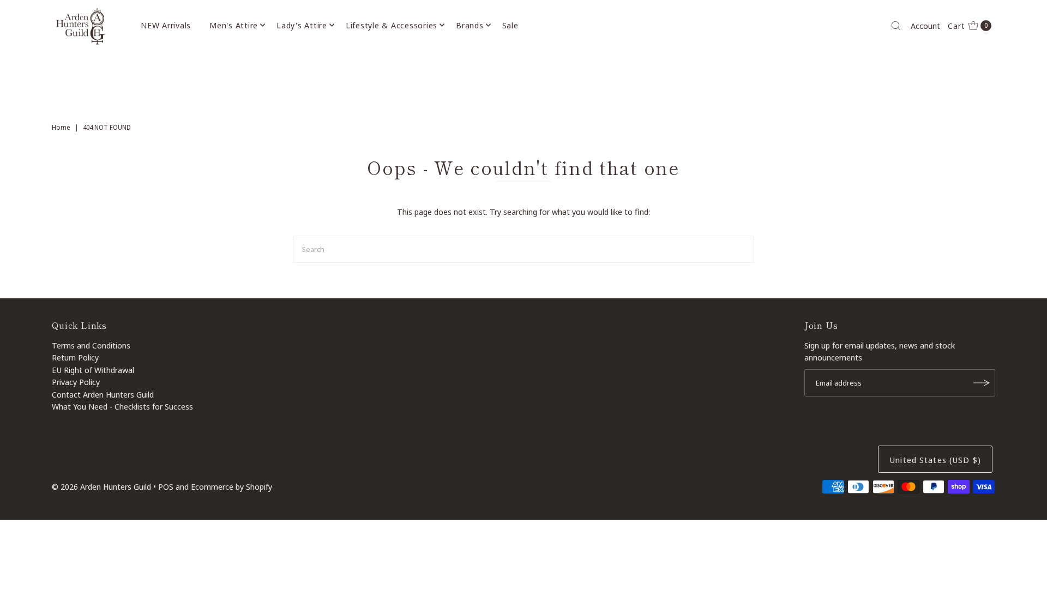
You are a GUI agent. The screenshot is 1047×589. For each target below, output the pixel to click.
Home (61, 127)
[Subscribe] (981, 382)
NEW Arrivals (166, 25)
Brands (470, 25)
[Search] (896, 25)
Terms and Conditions (91, 345)
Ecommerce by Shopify (231, 486)
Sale (510, 25)
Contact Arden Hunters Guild (103, 394)
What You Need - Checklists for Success (122, 406)
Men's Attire (233, 25)
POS (165, 486)
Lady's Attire (301, 25)
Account (925, 25)
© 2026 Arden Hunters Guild (101, 486)
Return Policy (75, 357)
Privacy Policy (76, 381)
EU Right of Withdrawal (93, 369)
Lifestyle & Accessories (391, 25)
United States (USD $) (935, 459)
